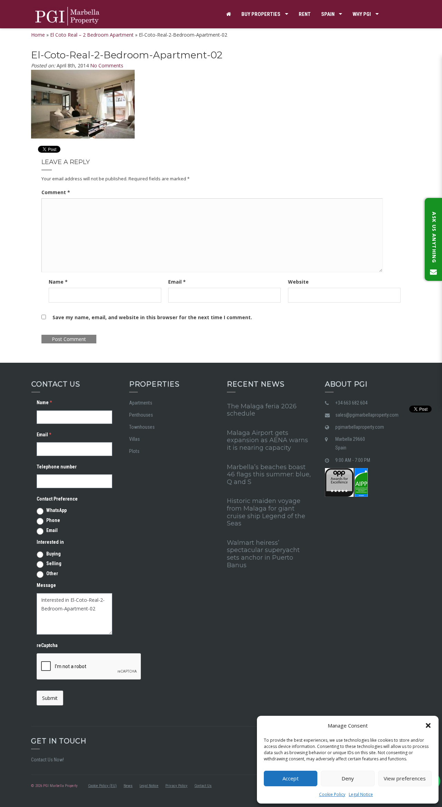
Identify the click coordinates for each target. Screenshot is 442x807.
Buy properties (260, 14)
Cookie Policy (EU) (102, 786)
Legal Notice (361, 794)
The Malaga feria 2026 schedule (262, 410)
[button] (428, 725)
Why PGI (362, 14)
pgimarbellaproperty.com (359, 427)
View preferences (405, 778)
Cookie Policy (332, 794)
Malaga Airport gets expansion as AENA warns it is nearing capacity (267, 440)
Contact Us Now (47, 759)
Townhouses (142, 427)
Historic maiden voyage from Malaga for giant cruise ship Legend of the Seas (266, 512)
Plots (134, 451)
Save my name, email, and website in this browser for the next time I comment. (152, 317)
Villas (134, 439)
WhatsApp (56, 510)
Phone (53, 520)
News (128, 786)
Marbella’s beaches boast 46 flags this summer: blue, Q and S (269, 474)
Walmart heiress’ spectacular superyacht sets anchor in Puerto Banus (263, 554)
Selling (53, 563)
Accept (290, 778)
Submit (50, 698)
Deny (348, 778)
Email (177, 281)
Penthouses (141, 415)
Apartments (140, 403)
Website (298, 281)
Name (58, 281)
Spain (328, 14)
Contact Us (203, 786)
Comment (55, 192)
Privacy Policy (176, 786)
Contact (237, 42)
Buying (53, 554)
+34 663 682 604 (351, 403)
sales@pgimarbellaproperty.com (366, 415)
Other (52, 573)
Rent (305, 14)
